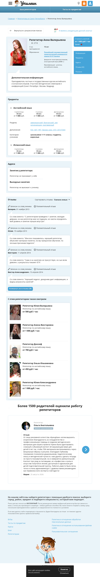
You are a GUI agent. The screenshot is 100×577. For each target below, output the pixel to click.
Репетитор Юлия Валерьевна (37, 305)
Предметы (79, 58)
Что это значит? (34, 572)
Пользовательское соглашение (65, 531)
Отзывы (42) (80, 67)
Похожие (79, 72)
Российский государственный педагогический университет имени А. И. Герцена (55, 54)
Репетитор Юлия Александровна (39, 382)
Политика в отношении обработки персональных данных (66, 520)
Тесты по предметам (16, 523)
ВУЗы (10, 519)
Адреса (78, 62)
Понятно (64, 569)
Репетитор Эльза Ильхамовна (38, 363)
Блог (10, 530)
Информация (80, 53)
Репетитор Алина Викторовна (38, 325)
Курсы (10, 526)
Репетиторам (13, 534)
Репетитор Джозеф (32, 344)
